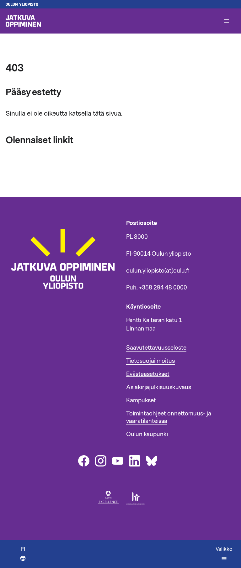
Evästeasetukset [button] (147, 374)
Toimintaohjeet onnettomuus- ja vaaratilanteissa (168, 417)
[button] (226, 21)
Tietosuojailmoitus (150, 361)
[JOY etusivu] (65, 296)
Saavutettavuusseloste (156, 348)
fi (25, 557)
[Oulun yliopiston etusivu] (120, 4)
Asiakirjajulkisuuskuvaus (158, 387)
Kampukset (141, 400)
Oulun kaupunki (147, 434)
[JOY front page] (112, 21)
